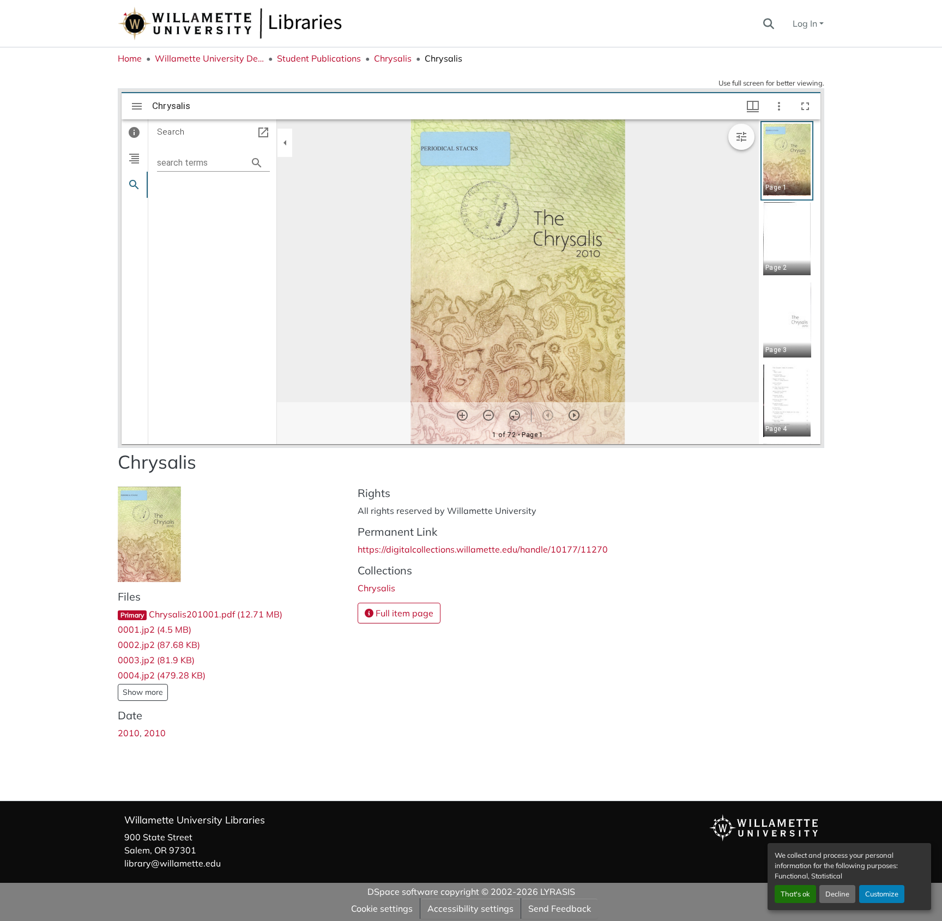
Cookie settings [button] (382, 908)
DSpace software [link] (402, 891)
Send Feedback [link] (559, 908)
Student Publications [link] (319, 58)
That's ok (795, 893)
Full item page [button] (403, 613)
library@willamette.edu (172, 863)
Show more (143, 692)
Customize (881, 893)
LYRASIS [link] (557, 891)
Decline (837, 893)
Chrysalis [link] (393, 58)
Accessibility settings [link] (470, 908)
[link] (231, 614)
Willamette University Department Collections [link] (209, 58)
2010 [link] (129, 733)
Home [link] (130, 58)
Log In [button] (806, 23)
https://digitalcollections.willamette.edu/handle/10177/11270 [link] (483, 549)
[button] (266, 23)
